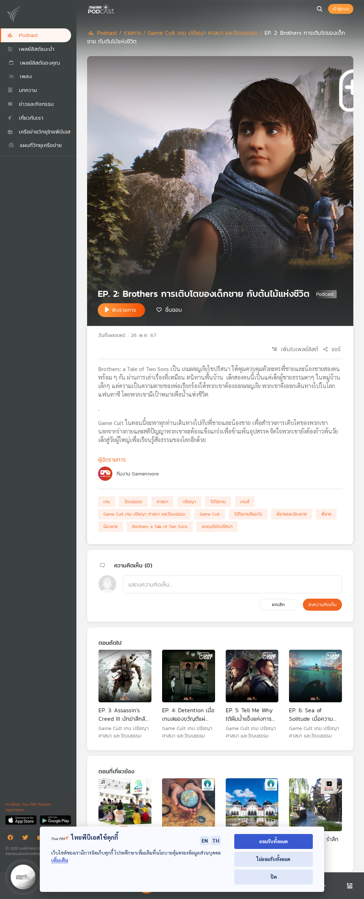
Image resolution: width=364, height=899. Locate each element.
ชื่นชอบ (173, 309)
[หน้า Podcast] (115, 8)
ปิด (274, 877)
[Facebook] (12, 838)
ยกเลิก (278, 604)
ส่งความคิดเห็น (322, 604)
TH (215, 840)
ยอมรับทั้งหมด (273, 841)
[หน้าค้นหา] (319, 9)
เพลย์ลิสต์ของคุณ (39, 63)
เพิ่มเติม (59, 860)
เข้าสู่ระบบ (340, 9)
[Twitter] (27, 838)
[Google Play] (55, 819)
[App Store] (21, 819)
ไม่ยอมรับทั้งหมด (273, 859)
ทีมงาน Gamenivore (138, 474)
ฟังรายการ (124, 310)
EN (205, 840)
